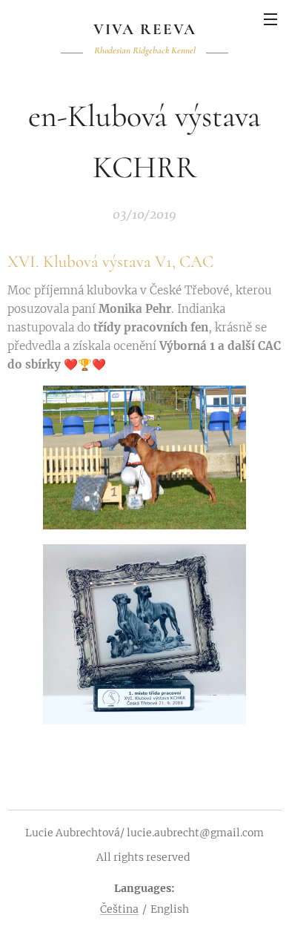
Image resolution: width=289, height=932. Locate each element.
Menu (270, 18)
